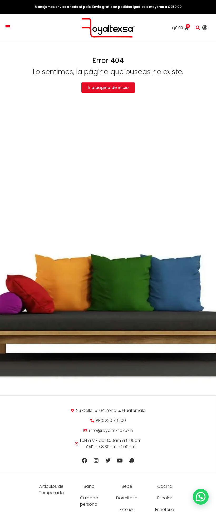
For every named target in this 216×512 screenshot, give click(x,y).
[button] (7, 26)
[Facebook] (84, 460)
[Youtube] (120, 460)
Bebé (127, 486)
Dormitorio (127, 498)
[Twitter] (108, 460)
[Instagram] (96, 460)
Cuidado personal (89, 501)
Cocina (164, 486)
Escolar (164, 498)
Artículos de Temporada (51, 489)
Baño (89, 486)
